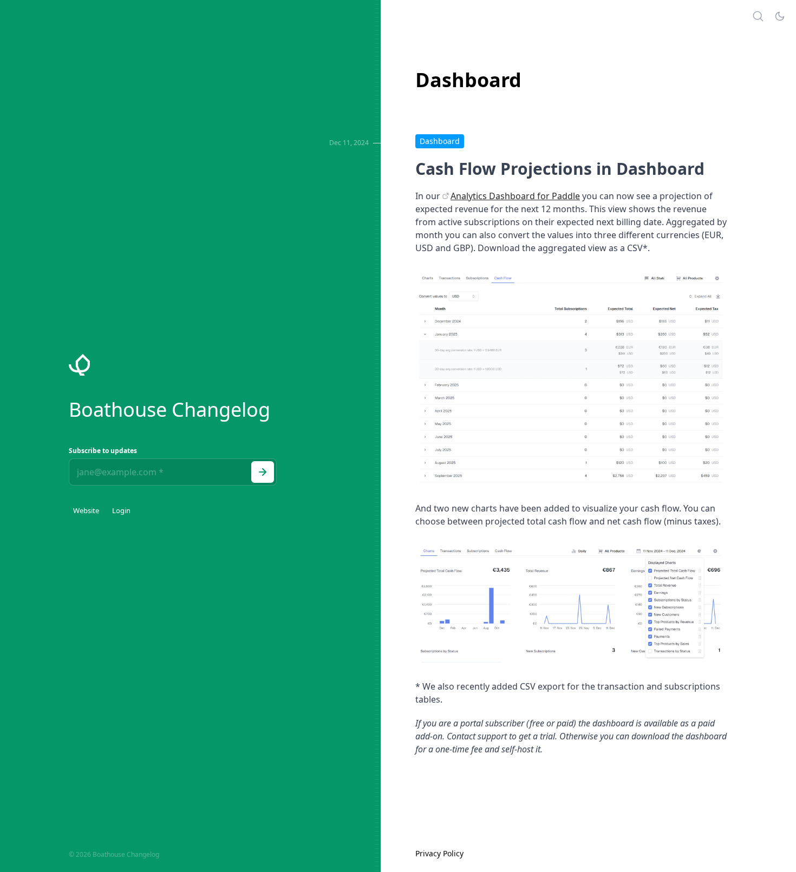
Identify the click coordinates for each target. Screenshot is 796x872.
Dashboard (440, 141)
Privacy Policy (439, 853)
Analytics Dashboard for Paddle (515, 196)
